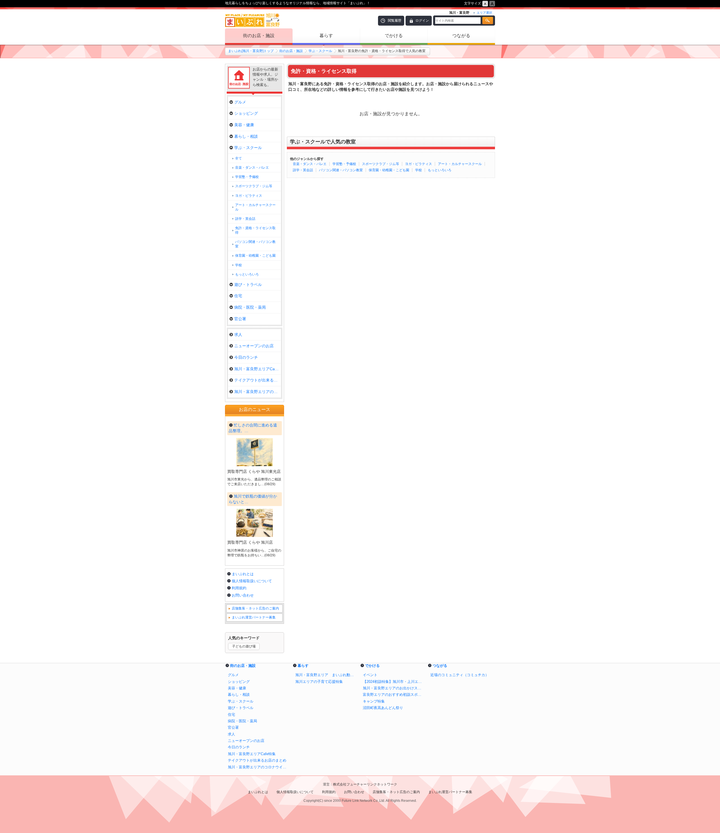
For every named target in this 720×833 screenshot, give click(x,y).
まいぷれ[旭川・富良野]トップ (251, 51)
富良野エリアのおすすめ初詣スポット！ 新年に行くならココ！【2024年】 (394, 694)
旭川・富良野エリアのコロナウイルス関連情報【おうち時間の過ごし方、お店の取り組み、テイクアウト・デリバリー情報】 (259, 767)
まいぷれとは (243, 574)
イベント (370, 675)
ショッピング (246, 113)
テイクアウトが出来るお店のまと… (257, 380)
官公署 (240, 319)
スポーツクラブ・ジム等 (380, 164)
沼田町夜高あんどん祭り (383, 708)
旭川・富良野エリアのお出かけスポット (394, 688)
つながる (461, 35)
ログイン (422, 20)
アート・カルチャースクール (460, 164)
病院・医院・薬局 (250, 307)
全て (238, 158)
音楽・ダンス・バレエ (310, 164)
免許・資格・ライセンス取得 (255, 230)
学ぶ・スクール (320, 51)
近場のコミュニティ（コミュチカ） (459, 675)
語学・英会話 (303, 170)
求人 (238, 334)
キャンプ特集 (374, 701)
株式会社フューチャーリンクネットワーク (365, 784)
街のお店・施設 (258, 35)
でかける (394, 35)
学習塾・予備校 (344, 164)
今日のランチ (246, 357)
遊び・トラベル (248, 284)
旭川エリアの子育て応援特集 (319, 682)
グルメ (240, 102)
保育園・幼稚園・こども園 (389, 170)
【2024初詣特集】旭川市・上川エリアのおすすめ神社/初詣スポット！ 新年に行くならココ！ (394, 682)
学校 (418, 170)
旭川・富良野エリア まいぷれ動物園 (326, 675)
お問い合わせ (243, 595)
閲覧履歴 (394, 20)
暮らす (326, 35)
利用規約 (239, 588)
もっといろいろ (439, 170)
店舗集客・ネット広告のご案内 (255, 608)
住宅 (238, 296)
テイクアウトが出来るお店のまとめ (257, 760)
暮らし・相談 (246, 136)
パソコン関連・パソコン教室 (341, 170)
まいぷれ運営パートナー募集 (254, 617)
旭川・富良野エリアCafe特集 (257, 369)
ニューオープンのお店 (254, 346)
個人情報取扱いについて (252, 581)
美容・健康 (244, 125)
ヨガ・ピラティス (418, 164)
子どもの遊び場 (244, 646)
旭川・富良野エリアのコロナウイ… (257, 391)
